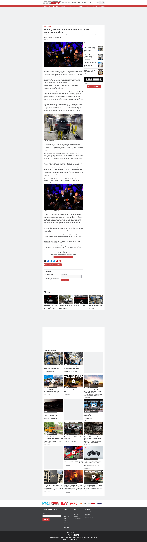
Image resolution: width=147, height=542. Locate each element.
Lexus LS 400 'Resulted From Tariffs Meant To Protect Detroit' (93, 486)
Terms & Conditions (77, 537)
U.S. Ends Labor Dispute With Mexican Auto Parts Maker (53, 486)
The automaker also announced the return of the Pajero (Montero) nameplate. (53, 418)
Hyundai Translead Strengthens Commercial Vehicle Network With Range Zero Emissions (92, 391)
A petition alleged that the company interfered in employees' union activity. (53, 489)
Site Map (95, 537)
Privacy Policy (68, 537)
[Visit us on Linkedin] (77, 535)
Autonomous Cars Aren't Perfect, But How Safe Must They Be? (65, 307)
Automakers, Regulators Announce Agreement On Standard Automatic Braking (50, 307)
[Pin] (57, 261)
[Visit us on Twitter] (72, 535)
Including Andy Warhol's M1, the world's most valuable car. (73, 463)
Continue (64, 280)
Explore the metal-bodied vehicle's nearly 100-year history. (52, 442)
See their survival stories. (69, 392)
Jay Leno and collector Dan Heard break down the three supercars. (93, 418)
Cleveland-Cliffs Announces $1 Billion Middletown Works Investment (73, 486)
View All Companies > (93, 86)
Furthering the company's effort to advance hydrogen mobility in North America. (93, 395)
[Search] (100, 2)
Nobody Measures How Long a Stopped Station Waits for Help (90, 49)
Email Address (64, 274)
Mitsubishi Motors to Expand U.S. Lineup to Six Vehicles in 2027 (52, 414)
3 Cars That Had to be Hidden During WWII (89, 71)
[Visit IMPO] (73, 503)
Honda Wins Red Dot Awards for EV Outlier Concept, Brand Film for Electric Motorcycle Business (92, 463)
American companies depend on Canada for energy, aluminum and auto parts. (73, 370)
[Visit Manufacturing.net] (91, 503)
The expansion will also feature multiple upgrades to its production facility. (92, 442)
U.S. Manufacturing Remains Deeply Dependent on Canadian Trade (90, 56)
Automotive (47, 26)
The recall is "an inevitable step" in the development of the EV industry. (72, 440)
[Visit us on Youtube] (75, 535)
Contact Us (57, 537)
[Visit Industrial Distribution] (82, 503)
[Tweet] (54, 261)
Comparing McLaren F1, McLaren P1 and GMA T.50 (93, 414)
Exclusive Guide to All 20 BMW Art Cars (73, 461)
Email (43, 513)
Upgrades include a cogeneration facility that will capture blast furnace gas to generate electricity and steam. (73, 490)
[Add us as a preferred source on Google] (60, 261)
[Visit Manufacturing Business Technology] (101, 503)
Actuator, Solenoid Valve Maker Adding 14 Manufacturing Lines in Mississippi (92, 438)
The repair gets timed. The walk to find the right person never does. (52, 370)
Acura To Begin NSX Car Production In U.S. (80, 306)
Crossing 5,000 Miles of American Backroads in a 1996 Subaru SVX (90, 64)
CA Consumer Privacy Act (87, 537)
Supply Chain (67, 364)
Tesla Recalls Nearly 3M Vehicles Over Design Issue (73, 437)
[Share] (48, 261)
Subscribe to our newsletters (63, 257)
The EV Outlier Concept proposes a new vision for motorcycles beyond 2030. (92, 466)
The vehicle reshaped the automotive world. (93, 488)
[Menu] (103, 2)
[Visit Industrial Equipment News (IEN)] (64, 503)
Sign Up (46, 519)
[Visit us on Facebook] (69, 535)
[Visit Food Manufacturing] (55, 503)
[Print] (45, 261)
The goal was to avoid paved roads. (51, 392)
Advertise (63, 537)
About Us (52, 537)
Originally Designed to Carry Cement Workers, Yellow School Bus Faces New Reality (53, 438)
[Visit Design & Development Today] (46, 503)
